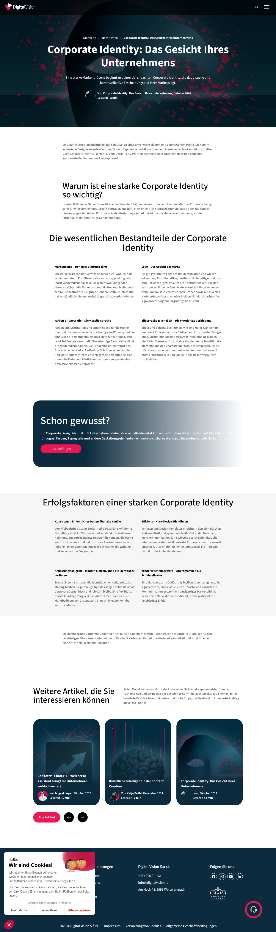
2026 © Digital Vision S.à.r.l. (79, 926)
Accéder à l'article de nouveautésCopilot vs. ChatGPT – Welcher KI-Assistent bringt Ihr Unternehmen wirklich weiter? (66, 762)
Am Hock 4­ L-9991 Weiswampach (161, 889)
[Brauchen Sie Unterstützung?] (253, 909)
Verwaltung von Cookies (143, 926)
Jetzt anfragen (138, 433)
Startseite (89, 38)
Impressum (112, 926)
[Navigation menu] (266, 6)
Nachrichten (110, 38)
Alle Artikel (46, 817)
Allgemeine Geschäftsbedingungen (191, 926)
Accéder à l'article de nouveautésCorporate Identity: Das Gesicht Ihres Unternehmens (209, 762)
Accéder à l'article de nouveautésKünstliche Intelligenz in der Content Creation (138, 762)
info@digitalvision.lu (153, 882)
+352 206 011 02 (149, 875)
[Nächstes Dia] (69, 817)
